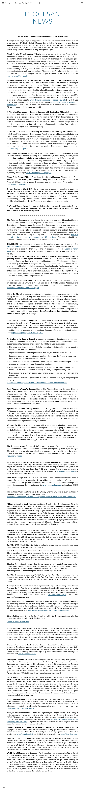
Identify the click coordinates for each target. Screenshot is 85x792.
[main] (42, 17)
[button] (2, 3)
